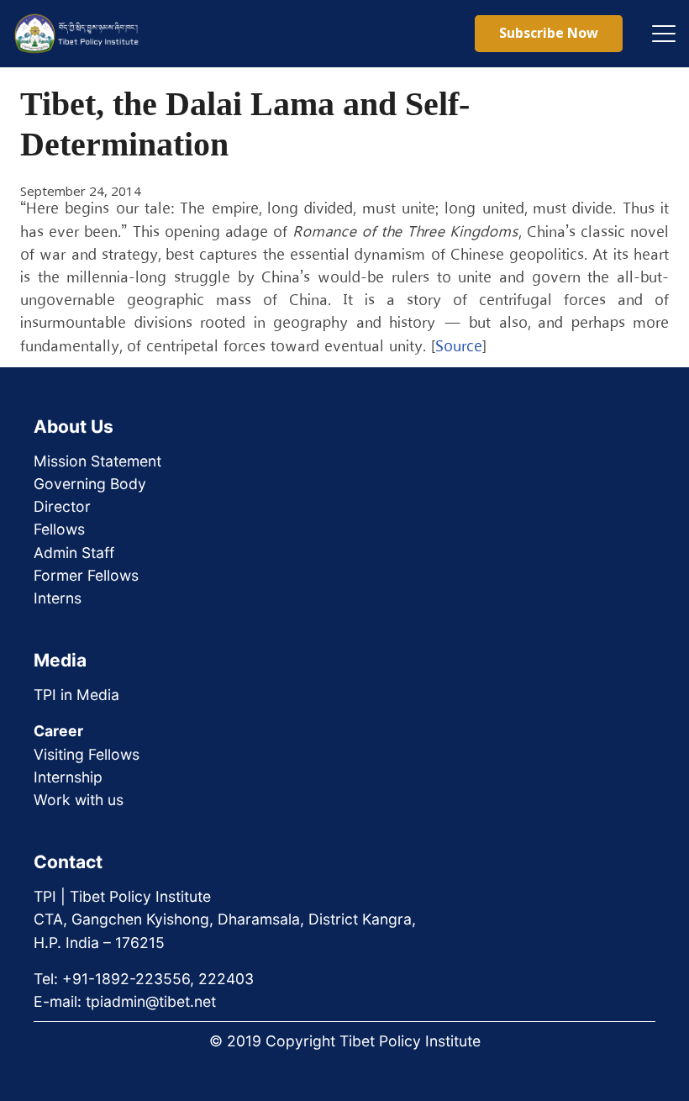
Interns (58, 598)
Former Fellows (86, 575)
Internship (68, 777)
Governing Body (90, 484)
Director (62, 506)
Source (458, 347)
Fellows (59, 529)
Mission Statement (97, 461)
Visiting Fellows (86, 754)
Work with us (79, 800)
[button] (663, 33)
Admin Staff (74, 552)
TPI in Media (76, 694)
